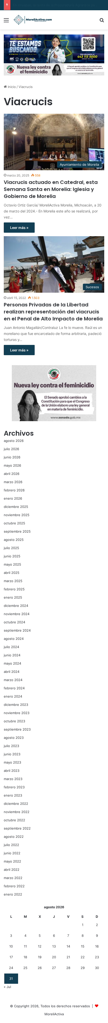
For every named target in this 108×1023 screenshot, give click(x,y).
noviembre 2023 (16, 713)
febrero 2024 (14, 688)
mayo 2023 (12, 762)
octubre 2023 (14, 721)
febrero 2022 (14, 886)
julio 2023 (11, 746)
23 (97, 957)
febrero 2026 (14, 490)
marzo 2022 (13, 878)
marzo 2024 (13, 680)
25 (25, 968)
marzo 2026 (13, 482)
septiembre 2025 (17, 531)
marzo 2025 (13, 581)
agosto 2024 (14, 639)
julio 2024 (11, 647)
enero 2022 (13, 894)
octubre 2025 (14, 523)
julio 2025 (11, 548)
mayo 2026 (12, 465)
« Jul (7, 987)
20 (54, 957)
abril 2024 (11, 672)
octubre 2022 (14, 820)
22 (83, 957)
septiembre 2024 (17, 630)
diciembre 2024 (16, 606)
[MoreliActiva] (33, 20)
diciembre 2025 (16, 507)
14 (68, 946)
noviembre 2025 (16, 515)
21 (68, 957)
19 (39, 957)
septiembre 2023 (17, 729)
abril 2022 (11, 870)
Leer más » (19, 227)
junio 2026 (12, 457)
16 (97, 946)
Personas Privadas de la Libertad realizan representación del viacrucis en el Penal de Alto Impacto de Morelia (53, 311)
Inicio (11, 87)
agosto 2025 (14, 540)
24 (11, 968)
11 (25, 946)
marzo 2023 (13, 779)
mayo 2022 (12, 861)
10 (11, 946)
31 (11, 979)
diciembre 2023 (16, 705)
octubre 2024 (14, 622)
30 (97, 968)
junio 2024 (12, 655)
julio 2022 (11, 845)
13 (54, 946)
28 (68, 968)
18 (25, 957)
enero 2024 (13, 696)
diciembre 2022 (16, 804)
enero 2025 (13, 597)
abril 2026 (11, 474)
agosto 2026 (14, 441)
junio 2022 (12, 853)
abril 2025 (11, 573)
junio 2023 (12, 754)
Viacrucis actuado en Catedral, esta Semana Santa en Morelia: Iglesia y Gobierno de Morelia (51, 189)
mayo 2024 (12, 663)
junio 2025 (12, 556)
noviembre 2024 (16, 614)
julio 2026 (11, 449)
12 (39, 946)
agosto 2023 (14, 738)
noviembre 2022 (16, 812)
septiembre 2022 (17, 828)
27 (54, 968)
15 (82, 946)
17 (11, 957)
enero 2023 (13, 795)
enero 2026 (13, 498)
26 (40, 968)
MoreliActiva (54, 1014)
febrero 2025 (14, 589)
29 (83, 968)
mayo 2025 (12, 564)
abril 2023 (11, 771)
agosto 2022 (14, 837)
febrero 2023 (14, 787)
